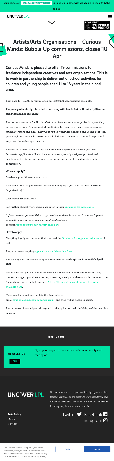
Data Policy (14, 414)
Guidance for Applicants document (82, 238)
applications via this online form (53, 251)
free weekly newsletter (37, 2)
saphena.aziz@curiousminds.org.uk (36, 224)
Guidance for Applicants (79, 207)
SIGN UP (15, 361)
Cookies (13, 423)
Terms (11, 419)
